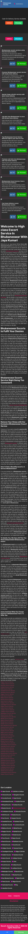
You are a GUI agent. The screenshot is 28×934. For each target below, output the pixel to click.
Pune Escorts (6, 838)
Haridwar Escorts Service (8, 692)
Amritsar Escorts (17, 804)
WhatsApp (18, 23)
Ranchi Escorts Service (7, 699)
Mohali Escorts (18, 828)
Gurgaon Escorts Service (7, 763)
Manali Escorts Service (7, 718)
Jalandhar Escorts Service (8, 743)
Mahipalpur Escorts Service (8, 713)
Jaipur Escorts (6, 791)
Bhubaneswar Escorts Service (9, 753)
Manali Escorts (19, 871)
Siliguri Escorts (16, 881)
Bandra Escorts (6, 808)
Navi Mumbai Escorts (8, 878)
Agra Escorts (17, 798)
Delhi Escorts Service (6, 689)
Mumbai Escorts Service (7, 748)
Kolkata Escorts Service (7, 739)
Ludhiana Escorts (17, 868)
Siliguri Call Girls (20, 851)
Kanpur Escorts (6, 861)
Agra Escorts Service (6, 737)
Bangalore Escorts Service (8, 762)
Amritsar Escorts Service (7, 751)
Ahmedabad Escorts (7, 801)
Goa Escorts (5, 818)
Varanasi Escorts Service (7, 736)
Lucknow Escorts (19, 824)
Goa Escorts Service (6, 756)
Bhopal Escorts (6, 804)
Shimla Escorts (6, 844)
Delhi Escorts (5, 814)
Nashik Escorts (6, 834)
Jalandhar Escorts (7, 824)
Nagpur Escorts (6, 831)
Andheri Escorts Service (7, 687)
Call (13, 63)
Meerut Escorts (6, 874)
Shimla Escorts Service (7, 770)
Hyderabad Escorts (7, 884)
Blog (16, 884)
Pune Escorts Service (6, 696)
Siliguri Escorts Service (7, 682)
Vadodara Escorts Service (8, 746)
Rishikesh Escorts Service (8, 760)
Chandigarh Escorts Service (8, 704)
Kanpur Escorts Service (7, 774)
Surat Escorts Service (6, 701)
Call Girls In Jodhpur (18, 791)
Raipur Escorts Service (7, 697)
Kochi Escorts (6, 864)
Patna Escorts (6, 881)
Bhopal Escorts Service (7, 741)
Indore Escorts (6, 858)
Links (14, 861)
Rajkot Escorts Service (7, 732)
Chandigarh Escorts (7, 851)
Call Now (9, 23)
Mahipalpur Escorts (7, 871)
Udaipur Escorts (6, 848)
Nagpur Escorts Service (7, 694)
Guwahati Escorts (7, 821)
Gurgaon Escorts (16, 818)
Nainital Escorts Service (7, 769)
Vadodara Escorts (18, 854)
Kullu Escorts (6, 868)
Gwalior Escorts (6, 854)
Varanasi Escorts (18, 848)
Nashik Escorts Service (7, 723)
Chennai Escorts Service (7, 750)
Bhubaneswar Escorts (12, 251)
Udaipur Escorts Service (7, 703)
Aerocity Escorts (6, 798)
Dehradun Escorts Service (8, 755)
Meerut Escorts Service (7, 720)
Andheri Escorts (20, 801)
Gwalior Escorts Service (7, 730)
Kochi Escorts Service (7, 729)
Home (9, 896)
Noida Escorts (17, 834)
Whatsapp (22, 63)
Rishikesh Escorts (18, 841)
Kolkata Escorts (16, 864)
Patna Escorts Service (7, 715)
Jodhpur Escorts (17, 858)
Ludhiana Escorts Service (8, 767)
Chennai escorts (19, 659)
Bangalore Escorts (19, 794)
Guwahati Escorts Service (8, 690)
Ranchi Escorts (6, 841)
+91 (7, 932)
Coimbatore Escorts (7, 811)
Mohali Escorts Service (7, 722)
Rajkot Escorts (20, 878)
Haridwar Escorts (19, 821)
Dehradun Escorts (21, 811)
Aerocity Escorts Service (7, 685)
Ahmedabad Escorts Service (8, 744)
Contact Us (17, 896)
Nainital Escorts (17, 831)
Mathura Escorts (6, 828)
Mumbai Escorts (17, 874)
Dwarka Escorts (16, 814)
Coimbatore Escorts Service (8, 772)
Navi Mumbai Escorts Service (9, 725)
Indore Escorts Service (7, 708)
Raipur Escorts (16, 838)
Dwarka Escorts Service (7, 727)
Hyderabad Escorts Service (8, 716)
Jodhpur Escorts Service (7, 683)
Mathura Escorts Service (7, 758)
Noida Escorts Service (7, 734)
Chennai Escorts (6, 794)
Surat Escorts (16, 844)
